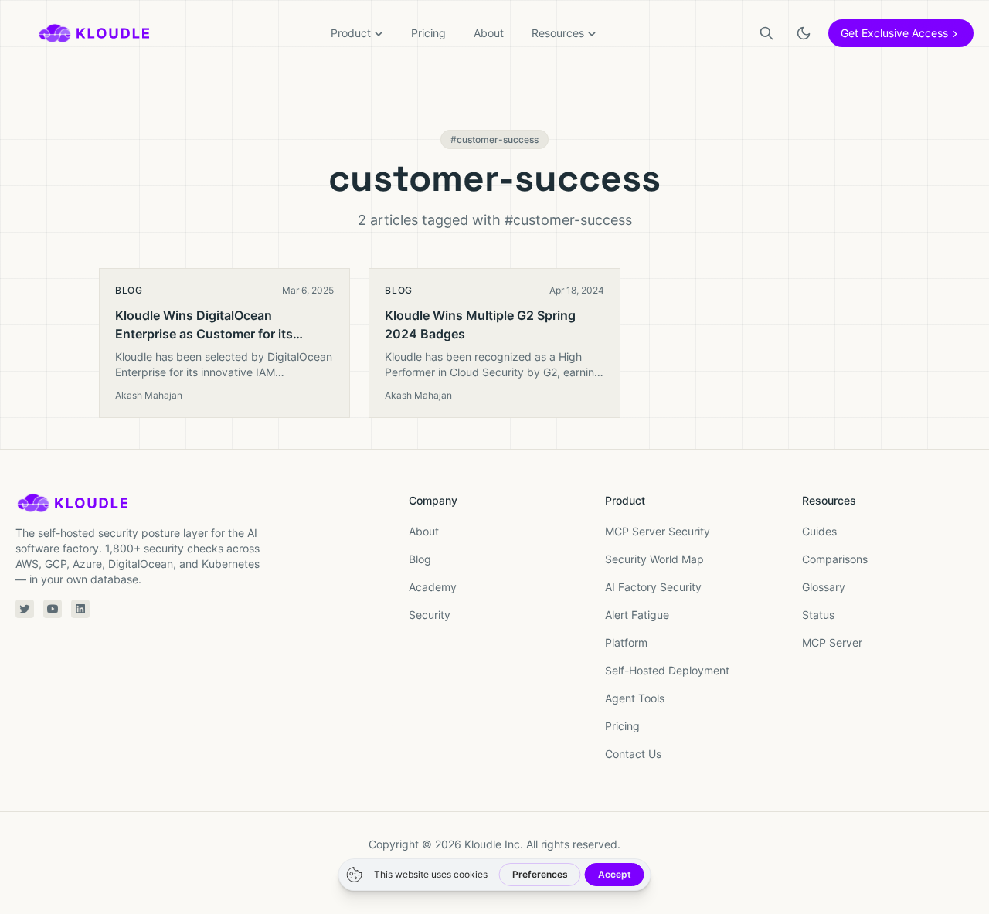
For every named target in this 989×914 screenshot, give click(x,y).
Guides (819, 531)
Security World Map (654, 559)
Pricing (428, 32)
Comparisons (835, 559)
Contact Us (633, 753)
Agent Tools (634, 698)
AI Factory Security (653, 586)
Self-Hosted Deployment (667, 670)
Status (818, 614)
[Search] (766, 33)
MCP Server (832, 642)
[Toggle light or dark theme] (803, 33)
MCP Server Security (657, 531)
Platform (626, 642)
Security (429, 614)
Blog (420, 559)
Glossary (823, 586)
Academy (433, 586)
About (489, 32)
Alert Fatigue (637, 614)
